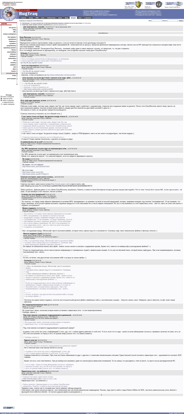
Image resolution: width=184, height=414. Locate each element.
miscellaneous (38, 20)
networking (12, 58)
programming (11, 45)
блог (43, 18)
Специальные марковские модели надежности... (101, 15)
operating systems (10, 47)
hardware (13, 56)
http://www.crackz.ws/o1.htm (32, 172)
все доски (12, 27)
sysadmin (12, 43)
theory (14, 50)
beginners (12, 41)
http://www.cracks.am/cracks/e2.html (35, 166)
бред (66, 18)
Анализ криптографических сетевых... (97, 11)
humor (13, 71)
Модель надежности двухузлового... (96, 13)
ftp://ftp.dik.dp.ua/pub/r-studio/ (32, 63)
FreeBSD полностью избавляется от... (149, 13)
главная (23, 18)
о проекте (87, 18)
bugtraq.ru (22, 20)
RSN (37, 18)
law (15, 60)
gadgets (13, 64)
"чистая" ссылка (29, 30)
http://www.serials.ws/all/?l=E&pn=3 (35, 174)
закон (60, 18)
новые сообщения (9, 34)
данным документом (60, 24)
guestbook (12, 39)
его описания (86, 23)
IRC (14, 32)
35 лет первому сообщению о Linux (148, 11)
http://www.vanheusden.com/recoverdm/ (61, 75)
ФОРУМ (4, 24)
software (13, 54)
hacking (13, 62)
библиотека (51, 18)
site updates (12, 37)
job (15, 67)
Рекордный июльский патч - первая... (149, 15)
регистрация (11, 78)
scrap (14, 75)
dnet (79, 18)
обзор (31, 18)
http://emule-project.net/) (60, 184)
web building (11, 52)
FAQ (14, 29)
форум (73, 18)
